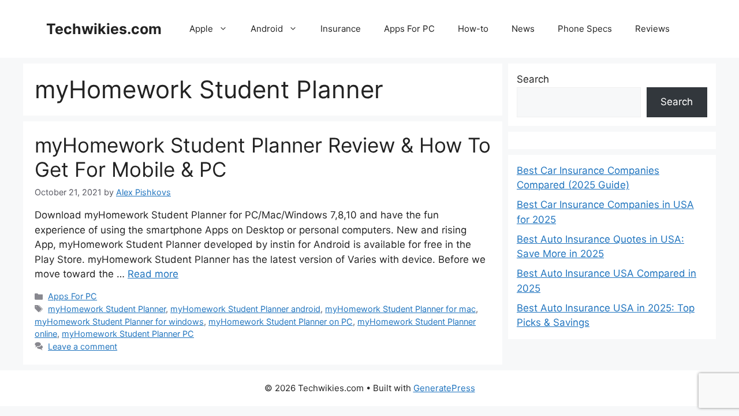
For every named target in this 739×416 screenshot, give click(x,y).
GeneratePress (444, 387)
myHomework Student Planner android (245, 309)
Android (267, 28)
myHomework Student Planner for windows (119, 321)
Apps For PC (409, 28)
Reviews (652, 28)
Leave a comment (82, 346)
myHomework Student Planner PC (128, 334)
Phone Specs (585, 28)
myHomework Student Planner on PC (280, 321)
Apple (201, 28)
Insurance (340, 28)
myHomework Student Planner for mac (400, 309)
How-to (473, 28)
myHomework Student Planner (107, 309)
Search (533, 79)
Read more (153, 274)
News (523, 28)
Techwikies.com (104, 29)
